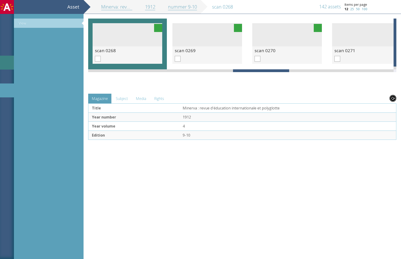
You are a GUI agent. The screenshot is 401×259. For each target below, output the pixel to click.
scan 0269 (185, 50)
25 (352, 9)
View (22, 23)
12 (346, 9)
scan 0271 (344, 50)
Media (141, 98)
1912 (150, 7)
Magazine (100, 98)
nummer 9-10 (182, 7)
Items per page (355, 4)
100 (364, 9)
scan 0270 (265, 50)
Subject (122, 98)
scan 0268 (105, 50)
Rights (159, 98)
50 (358, 9)
